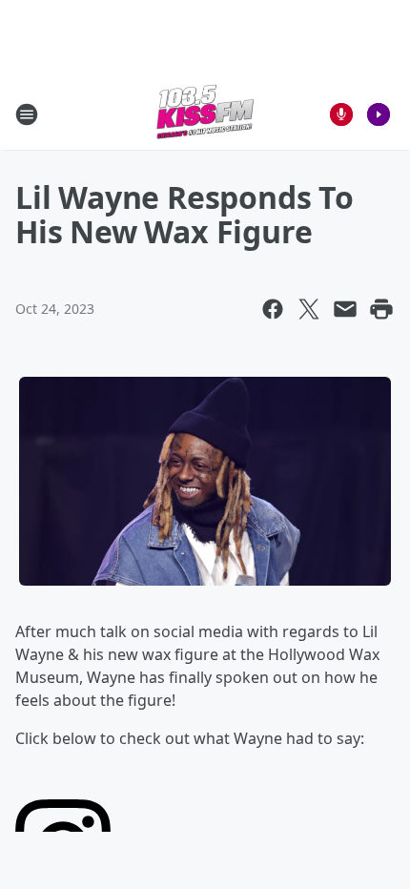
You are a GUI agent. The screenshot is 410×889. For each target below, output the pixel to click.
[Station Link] (205, 114)
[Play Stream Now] (378, 114)
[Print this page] (381, 309)
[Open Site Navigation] (26, 114)
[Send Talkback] (341, 114)
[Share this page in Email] (345, 309)
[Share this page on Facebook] (272, 309)
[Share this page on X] (309, 309)
